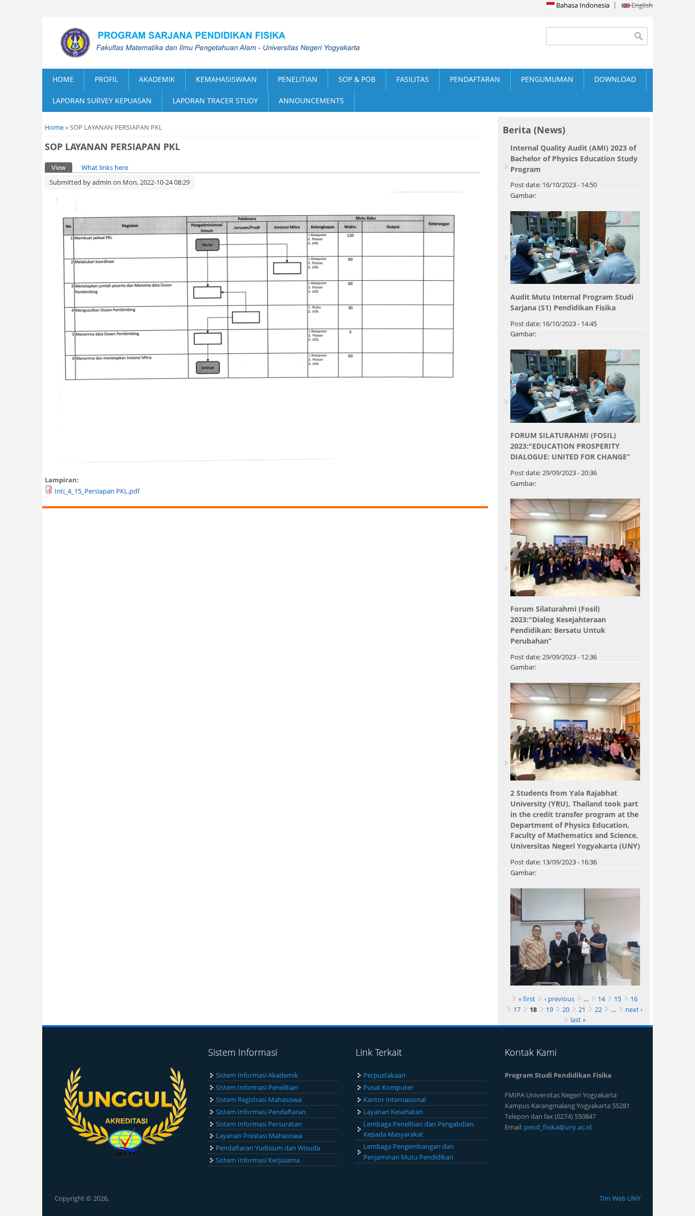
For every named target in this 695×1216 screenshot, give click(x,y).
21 (582, 1009)
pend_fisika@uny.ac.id (558, 1127)
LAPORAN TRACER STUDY (215, 100)
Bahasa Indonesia (582, 5)
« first (526, 998)
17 (516, 1009)
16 (634, 998)
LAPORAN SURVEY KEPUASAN (102, 100)
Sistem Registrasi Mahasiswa (259, 1099)
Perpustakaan (384, 1075)
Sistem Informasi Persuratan (259, 1123)
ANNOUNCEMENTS (311, 100)
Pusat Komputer (388, 1087)
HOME (63, 79)
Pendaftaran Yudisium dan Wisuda (268, 1147)
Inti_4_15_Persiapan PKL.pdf (96, 491)
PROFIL (106, 79)
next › (634, 1009)
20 (565, 1009)
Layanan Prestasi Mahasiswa (259, 1135)
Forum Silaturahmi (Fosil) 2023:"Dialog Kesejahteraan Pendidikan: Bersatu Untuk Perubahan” (558, 624)
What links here (104, 167)
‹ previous (559, 998)
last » (578, 1019)
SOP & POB (356, 79)
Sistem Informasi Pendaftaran (261, 1111)
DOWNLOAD (615, 79)
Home (54, 127)
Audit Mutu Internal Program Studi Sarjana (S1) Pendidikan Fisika (571, 302)
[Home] (194, 42)
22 (598, 1009)
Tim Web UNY (620, 1198)
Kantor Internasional (394, 1099)
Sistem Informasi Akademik (257, 1075)
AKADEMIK (157, 79)
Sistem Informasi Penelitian (257, 1087)
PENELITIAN (297, 79)
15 (617, 998)
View (61, 167)
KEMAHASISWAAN (226, 79)
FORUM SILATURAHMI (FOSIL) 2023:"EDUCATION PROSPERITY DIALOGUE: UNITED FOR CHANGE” (570, 445)
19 (549, 1009)
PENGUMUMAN (547, 79)
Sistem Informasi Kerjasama (258, 1160)
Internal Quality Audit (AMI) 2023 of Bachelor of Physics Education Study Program (574, 158)
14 (601, 998)
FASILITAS (412, 79)
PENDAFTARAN (475, 79)
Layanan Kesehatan (393, 1111)
